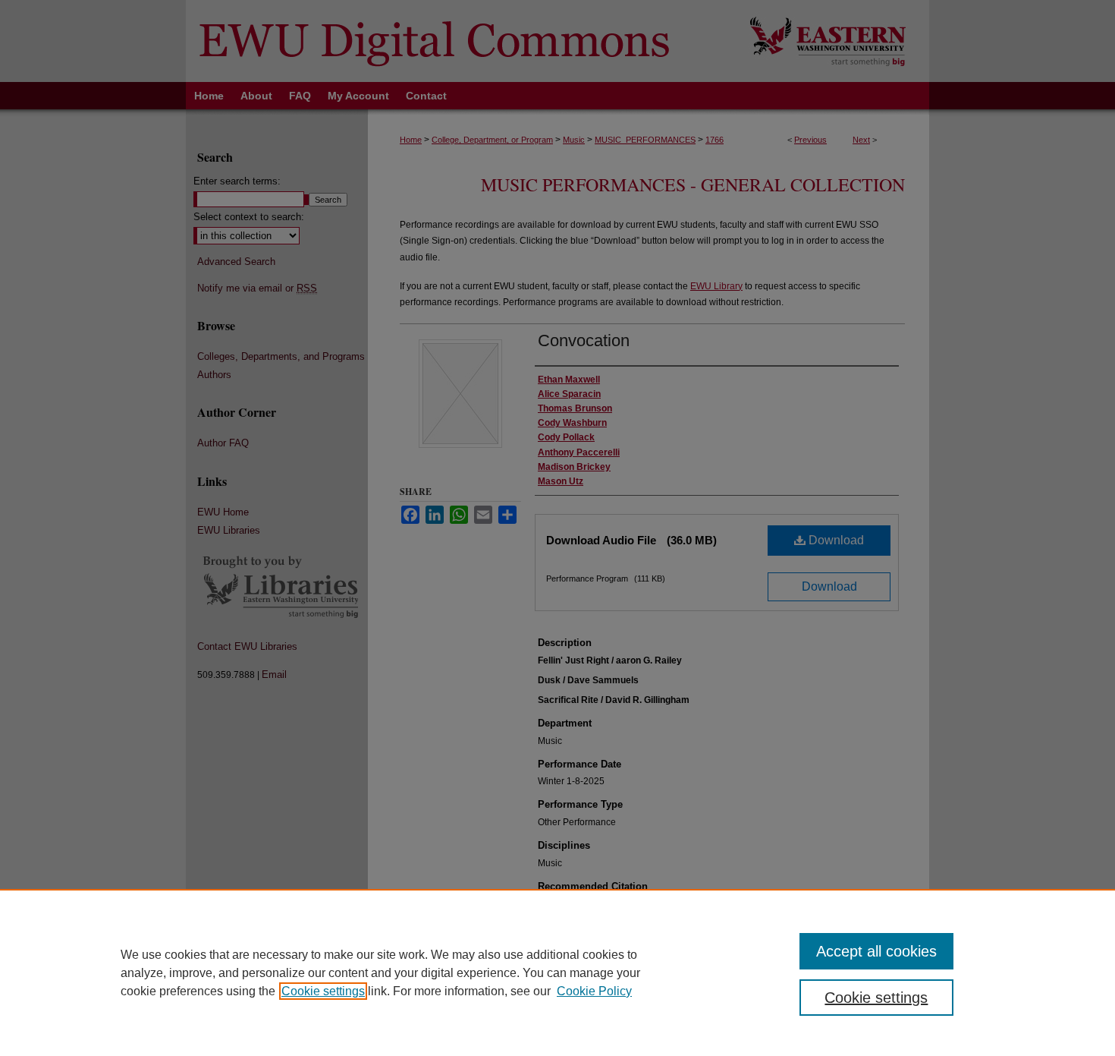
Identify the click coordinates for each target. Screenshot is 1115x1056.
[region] (557, 972)
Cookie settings (323, 991)
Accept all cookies (876, 951)
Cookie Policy (594, 991)
